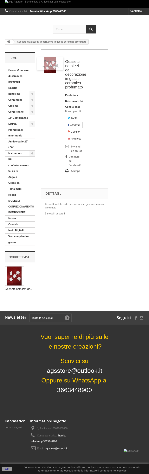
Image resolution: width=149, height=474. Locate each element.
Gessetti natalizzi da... (19, 289)
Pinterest (75, 138)
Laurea (12, 123)
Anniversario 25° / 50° (18, 144)
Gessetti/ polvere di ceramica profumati (18, 76)
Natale (12, 218)
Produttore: (72, 95)
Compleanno (16, 111)
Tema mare (15, 188)
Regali (12, 194)
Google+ (75, 131)
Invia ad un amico (76, 148)
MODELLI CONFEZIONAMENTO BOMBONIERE (21, 206)
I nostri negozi (13, 427)
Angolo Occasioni (14, 180)
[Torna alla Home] (8, 41)
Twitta (73, 118)
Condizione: (72, 106)
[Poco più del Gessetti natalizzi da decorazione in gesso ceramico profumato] (14, 276)
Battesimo (14, 93)
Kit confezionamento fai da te (18, 165)
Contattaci (136, 10)
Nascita (12, 87)
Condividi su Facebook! (75, 161)
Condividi (74, 124)
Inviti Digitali (16, 230)
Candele (13, 224)
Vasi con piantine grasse (18, 239)
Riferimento (72, 101)
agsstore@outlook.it (56, 448)
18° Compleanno (18, 117)
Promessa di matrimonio (15, 132)
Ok (7, 468)
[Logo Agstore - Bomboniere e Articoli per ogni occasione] (74, 4)
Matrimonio (15, 153)
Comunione (15, 99)
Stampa (75, 171)
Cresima (13, 105)
